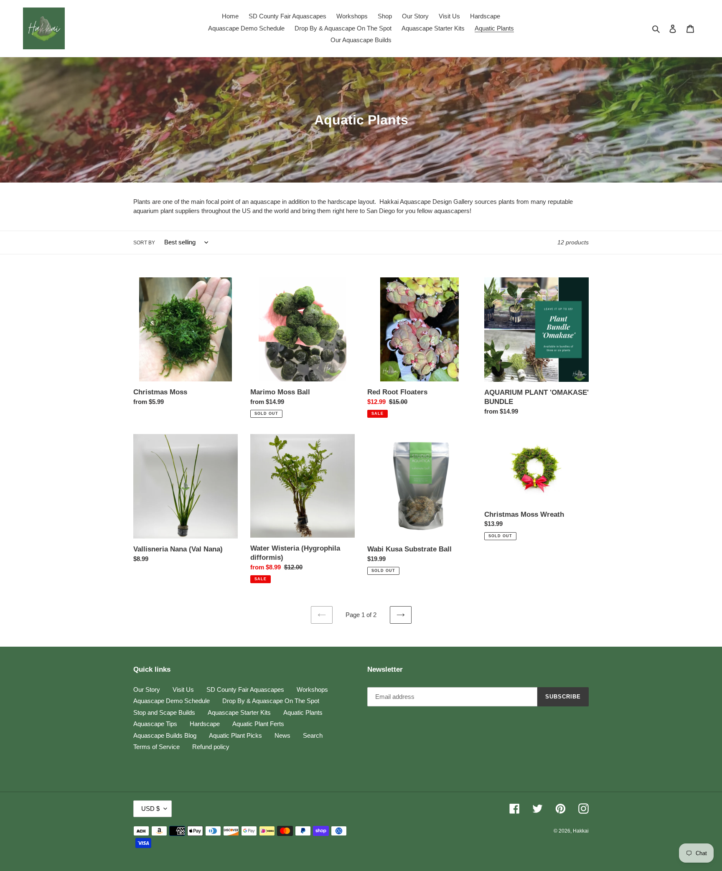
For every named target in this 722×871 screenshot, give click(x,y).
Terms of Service (156, 746)
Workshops (312, 689)
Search (313, 735)
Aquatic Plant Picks (235, 735)
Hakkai (581, 831)
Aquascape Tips (155, 723)
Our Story (146, 689)
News (282, 735)
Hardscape (205, 723)
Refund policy (210, 746)
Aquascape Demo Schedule (171, 700)
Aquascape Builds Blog (164, 735)
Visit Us (183, 689)
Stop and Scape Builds (164, 712)
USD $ (150, 808)
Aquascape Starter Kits (239, 712)
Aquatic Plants (303, 712)
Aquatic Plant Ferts (258, 723)
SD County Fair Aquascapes (245, 689)
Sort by (144, 243)
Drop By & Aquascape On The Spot (270, 700)
